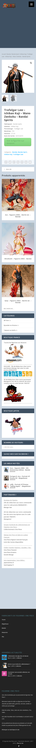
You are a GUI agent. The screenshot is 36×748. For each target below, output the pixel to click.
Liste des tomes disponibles (13, 542)
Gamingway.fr (9, 565)
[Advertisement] (18, 30)
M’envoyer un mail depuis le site (10, 730)
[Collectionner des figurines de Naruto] (4, 657)
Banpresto (5, 632)
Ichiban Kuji (23, 54)
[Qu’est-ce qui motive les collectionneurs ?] (4, 665)
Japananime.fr (9, 562)
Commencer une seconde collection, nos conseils (19, 673)
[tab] (18, 169)
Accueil (4, 54)
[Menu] (31, 4)
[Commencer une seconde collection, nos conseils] (4, 673)
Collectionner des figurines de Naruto (18, 656)
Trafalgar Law (18, 154)
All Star (6, 320)
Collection (19, 658)
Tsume (3, 619)
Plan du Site (20, 743)
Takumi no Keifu (10, 330)
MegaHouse (5, 624)
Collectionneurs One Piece (13, 529)
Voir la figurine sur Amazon (15, 142)
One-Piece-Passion (10, 550)
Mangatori (7, 519)
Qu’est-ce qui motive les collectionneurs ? (19, 664)
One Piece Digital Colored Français (16, 540)
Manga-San (8, 507)
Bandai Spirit (15, 54)
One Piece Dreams (10, 552)
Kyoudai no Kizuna (10, 325)
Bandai (9, 54)
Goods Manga (9, 555)
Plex (3, 637)
